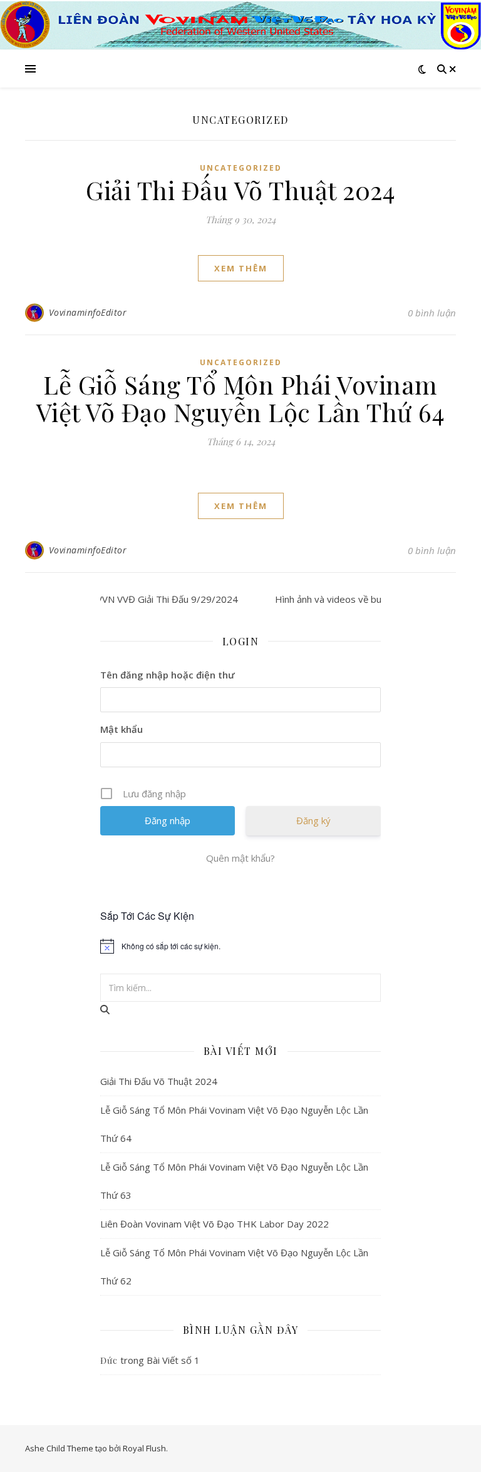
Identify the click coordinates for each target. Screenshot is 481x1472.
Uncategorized (241, 168)
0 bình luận (432, 312)
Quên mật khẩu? (240, 858)
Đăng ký (313, 820)
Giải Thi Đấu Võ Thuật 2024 (240, 189)
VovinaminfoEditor (88, 312)
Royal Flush (144, 1448)
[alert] (240, 946)
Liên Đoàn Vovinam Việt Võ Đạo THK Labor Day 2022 (214, 1223)
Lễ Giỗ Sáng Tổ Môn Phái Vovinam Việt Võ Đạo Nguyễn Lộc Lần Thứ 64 (240, 398)
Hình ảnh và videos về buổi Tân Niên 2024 (346, 599)
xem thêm (240, 268)
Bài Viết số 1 (173, 1360)
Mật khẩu (121, 729)
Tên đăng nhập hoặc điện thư (167, 674)
